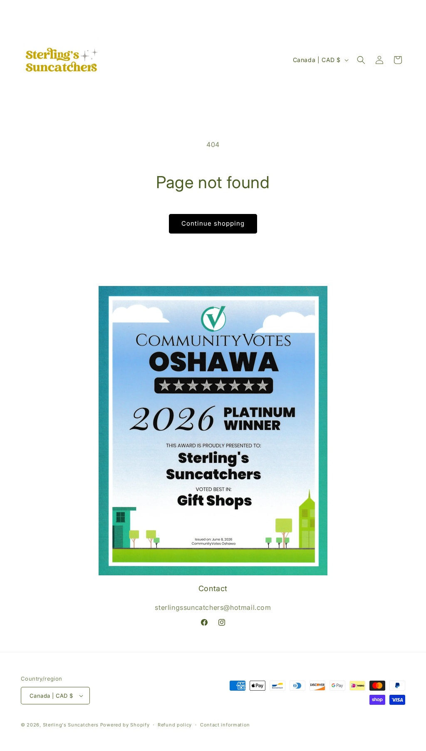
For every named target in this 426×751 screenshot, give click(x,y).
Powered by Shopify (125, 725)
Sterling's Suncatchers (71, 725)
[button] (361, 60)
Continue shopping (213, 223)
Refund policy (175, 725)
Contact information (225, 725)
